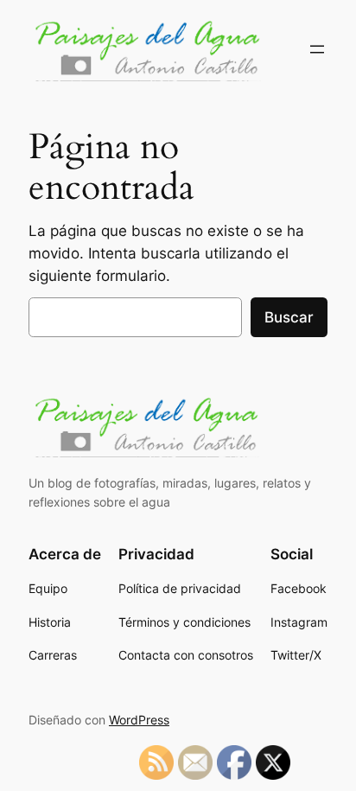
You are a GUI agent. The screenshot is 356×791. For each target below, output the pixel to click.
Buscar (289, 317)
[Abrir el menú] (317, 49)
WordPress (139, 719)
